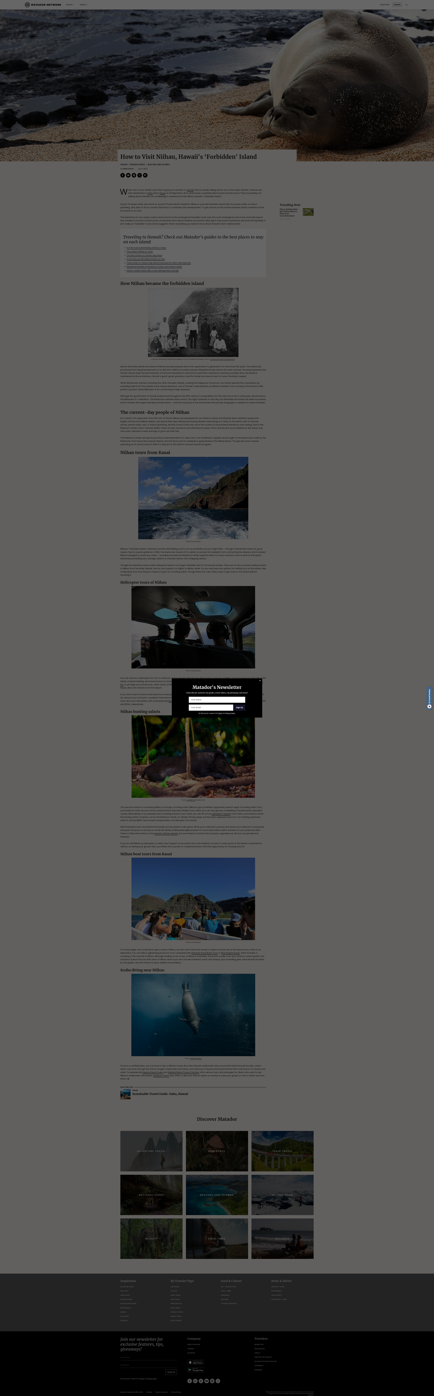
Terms (220, 713)
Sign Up (239, 707)
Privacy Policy (230, 713)
